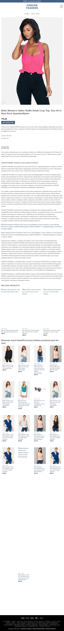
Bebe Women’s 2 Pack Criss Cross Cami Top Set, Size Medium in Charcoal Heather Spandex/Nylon (39, 369)
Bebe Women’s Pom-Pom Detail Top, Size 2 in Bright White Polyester (23, 437)
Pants (54, 621)
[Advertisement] (32, 601)
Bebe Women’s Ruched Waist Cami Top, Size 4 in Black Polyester (55, 437)
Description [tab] (5, 148)
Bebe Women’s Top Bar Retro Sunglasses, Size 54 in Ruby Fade (39, 403)
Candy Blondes (21, 624)
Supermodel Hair (55, 625)
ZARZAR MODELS (51, 628)
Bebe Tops (6, 138)
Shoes (59, 621)
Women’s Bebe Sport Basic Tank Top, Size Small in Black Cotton (9, 331)
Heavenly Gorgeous (32, 625)
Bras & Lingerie (28, 621)
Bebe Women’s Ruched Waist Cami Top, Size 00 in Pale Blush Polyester (39, 469)
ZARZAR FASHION (32, 6)
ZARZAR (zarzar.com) (20, 127)
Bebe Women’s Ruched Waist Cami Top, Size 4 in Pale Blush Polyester (39, 437)
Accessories (7, 621)
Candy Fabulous (32, 624)
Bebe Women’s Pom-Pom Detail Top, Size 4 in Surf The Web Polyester (8, 469)
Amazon (22, 622)
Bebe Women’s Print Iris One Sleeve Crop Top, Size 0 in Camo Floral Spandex (23, 577)
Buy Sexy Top (8, 122)
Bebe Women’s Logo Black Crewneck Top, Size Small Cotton (8, 366)
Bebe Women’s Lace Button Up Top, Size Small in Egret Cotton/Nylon (7, 403)
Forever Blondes (19, 625)
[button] (2, 7)
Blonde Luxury (30, 622)
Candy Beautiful (11, 624)
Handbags (48, 621)
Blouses (19, 621)
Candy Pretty (54, 624)
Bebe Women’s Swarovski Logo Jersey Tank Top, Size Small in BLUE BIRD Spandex (24, 404)
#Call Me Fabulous (52, 622)
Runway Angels (43, 625)
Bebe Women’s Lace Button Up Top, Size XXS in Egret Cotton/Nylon (23, 367)
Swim (18, 622)
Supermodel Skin (33, 626)
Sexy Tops (35, 14)
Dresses (41, 621)
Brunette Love (41, 622)
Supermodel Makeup (20, 626)
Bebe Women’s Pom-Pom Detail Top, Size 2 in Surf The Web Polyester (55, 469)
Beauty (14, 621)
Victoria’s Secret (44, 626)
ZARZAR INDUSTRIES (38, 628)
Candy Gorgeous (43, 624)
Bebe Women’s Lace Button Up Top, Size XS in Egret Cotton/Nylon (55, 403)
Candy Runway (8, 625)
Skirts (13, 622)
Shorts (8, 622)
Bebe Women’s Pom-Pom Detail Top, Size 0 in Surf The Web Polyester (51, 332)
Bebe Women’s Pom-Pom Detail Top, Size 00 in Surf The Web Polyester (30, 332)
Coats (36, 621)
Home (26, 14)
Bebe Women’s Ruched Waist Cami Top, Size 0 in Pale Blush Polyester (55, 367)
